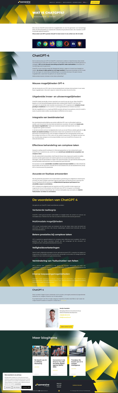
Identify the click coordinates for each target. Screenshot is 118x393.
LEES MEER (36, 366)
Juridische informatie (77, 385)
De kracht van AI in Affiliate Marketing (40, 361)
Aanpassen (8, 387)
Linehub (59, 387)
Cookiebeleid (18, 384)
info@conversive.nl (44, 390)
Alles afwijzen (16, 387)
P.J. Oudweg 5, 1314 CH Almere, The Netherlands (80, 390)
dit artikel (63, 300)
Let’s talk (59, 385)
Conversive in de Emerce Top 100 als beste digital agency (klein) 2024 (59, 363)
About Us (59, 383)
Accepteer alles (26, 387)
